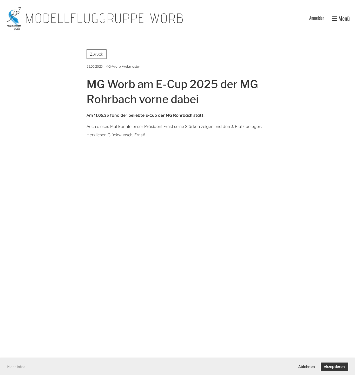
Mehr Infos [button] (16, 366)
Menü (343, 18)
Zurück (96, 54)
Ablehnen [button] (306, 366)
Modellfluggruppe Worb (104, 18)
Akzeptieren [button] (334, 366)
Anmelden (316, 18)
